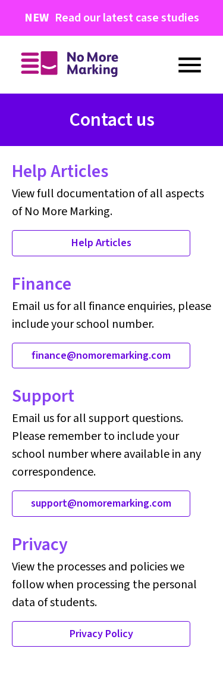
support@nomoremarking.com (101, 503)
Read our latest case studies (111, 18)
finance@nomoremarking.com (101, 355)
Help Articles (101, 242)
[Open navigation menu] (189, 65)
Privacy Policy (101, 633)
